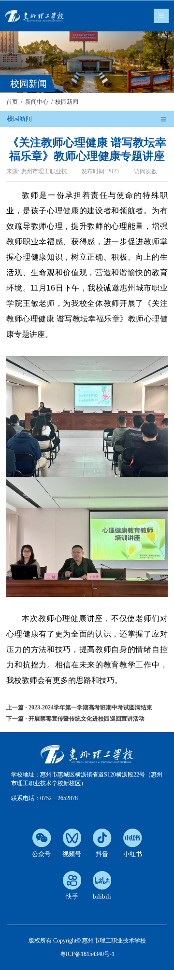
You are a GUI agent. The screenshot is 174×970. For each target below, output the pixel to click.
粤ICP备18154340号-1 (87, 954)
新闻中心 (36, 102)
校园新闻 (66, 102)
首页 (12, 102)
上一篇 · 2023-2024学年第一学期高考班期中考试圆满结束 (79, 707)
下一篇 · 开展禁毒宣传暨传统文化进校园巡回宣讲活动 (75, 718)
